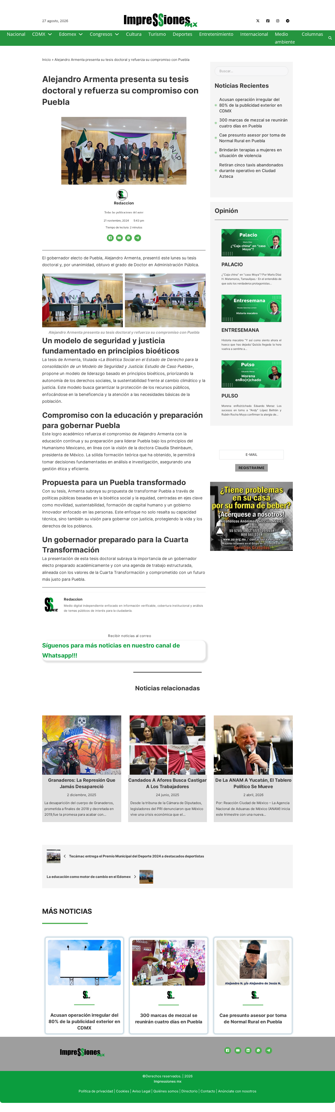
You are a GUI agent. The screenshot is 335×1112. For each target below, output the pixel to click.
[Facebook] (110, 238)
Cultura (134, 34)
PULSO (230, 396)
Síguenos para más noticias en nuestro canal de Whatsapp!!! (111, 650)
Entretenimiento (216, 34)
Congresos (101, 34)
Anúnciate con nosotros (237, 1091)
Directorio (189, 1091)
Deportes (182, 34)
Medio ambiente (285, 38)
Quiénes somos (165, 1091)
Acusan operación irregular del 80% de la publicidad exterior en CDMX (84, 1021)
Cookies (122, 1091)
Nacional (16, 34)
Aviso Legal (141, 1091)
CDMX (38, 34)
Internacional (254, 34)
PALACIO (232, 264)
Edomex (67, 34)
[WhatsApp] (128, 238)
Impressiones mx (167, 1081)
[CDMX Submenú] (50, 34)
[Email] (119, 238)
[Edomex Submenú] (80, 34)
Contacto (208, 1091)
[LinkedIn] (248, 1050)
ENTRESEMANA (240, 330)
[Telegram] (137, 238)
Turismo (157, 34)
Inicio (46, 59)
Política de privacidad (96, 1091)
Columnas (312, 34)
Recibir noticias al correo (129, 636)
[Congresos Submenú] (117, 34)
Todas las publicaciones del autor (124, 212)
